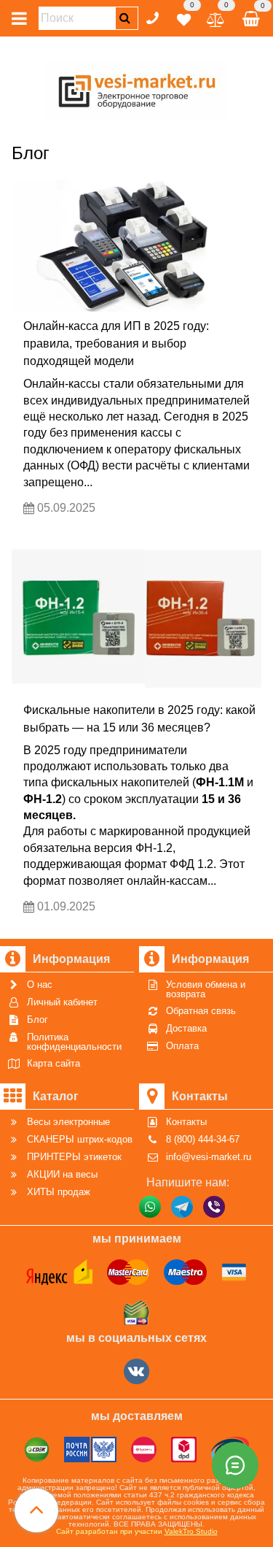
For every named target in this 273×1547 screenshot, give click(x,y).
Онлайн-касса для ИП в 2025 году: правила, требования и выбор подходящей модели (116, 343)
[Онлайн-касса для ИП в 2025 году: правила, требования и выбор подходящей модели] (136, 246)
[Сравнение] (216, 17)
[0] (184, 17)
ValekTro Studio (191, 1531)
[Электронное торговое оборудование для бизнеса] (136, 88)
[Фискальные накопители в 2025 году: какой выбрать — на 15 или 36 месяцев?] (136, 612)
